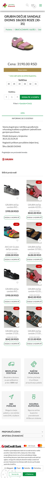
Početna (9, 29)
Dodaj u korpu (11, 217)
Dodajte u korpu (30, 97)
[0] (32, 6)
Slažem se (30, 474)
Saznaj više (15, 474)
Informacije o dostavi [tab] (22, 118)
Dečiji (29, 103)
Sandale (23, 103)
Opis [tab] (22, 113)
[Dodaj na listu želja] (17, 198)
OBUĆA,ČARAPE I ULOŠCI (25, 29)
